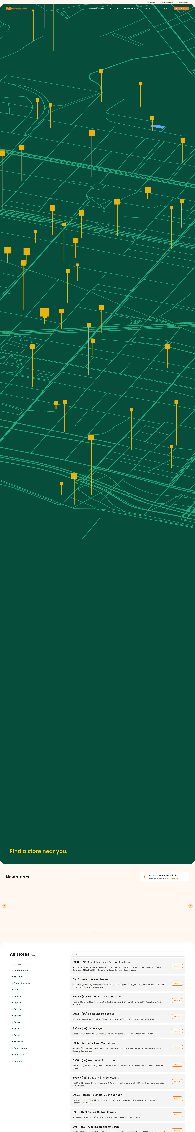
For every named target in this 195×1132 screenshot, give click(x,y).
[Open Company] (119, 8)
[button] (14, 897)
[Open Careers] (168, 8)
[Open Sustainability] (156, 8)
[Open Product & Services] (105, 8)
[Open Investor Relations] (139, 8)
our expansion (171, 878)
